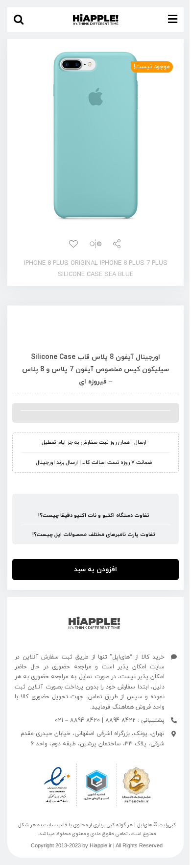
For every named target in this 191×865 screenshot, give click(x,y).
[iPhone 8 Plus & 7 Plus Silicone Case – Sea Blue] (95, 136)
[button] (19, 19)
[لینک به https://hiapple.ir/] (94, 623)
